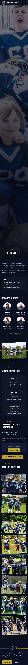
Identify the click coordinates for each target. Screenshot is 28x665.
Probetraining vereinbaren (12, 456)
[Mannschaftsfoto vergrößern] (14, 350)
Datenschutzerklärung (7, 658)
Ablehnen (17, 662)
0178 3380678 (14, 411)
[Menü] (24, 2)
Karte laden (14, 450)
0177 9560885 (14, 397)
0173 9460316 (14, 382)
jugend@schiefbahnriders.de (14, 385)
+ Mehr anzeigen (14, 333)
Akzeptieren (7, 662)
